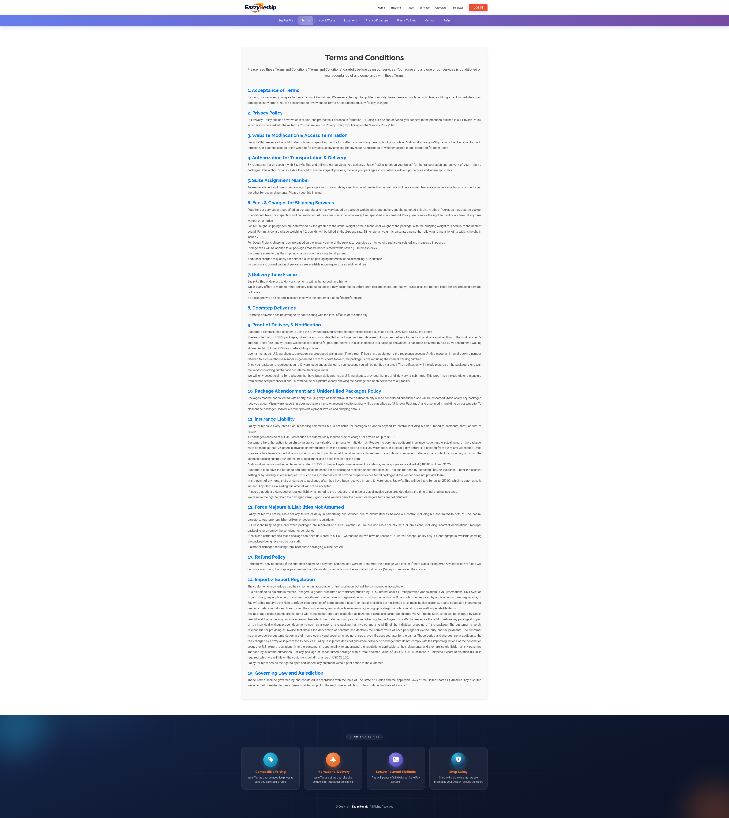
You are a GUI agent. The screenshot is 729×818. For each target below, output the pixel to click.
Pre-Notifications (377, 20)
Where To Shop (407, 20)
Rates (410, 7)
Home (381, 7)
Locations (350, 20)
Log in (478, 7)
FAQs (447, 20)
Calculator (441, 7)
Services (424, 7)
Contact (430, 20)
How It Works (327, 20)
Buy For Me (286, 20)
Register (458, 7)
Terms (306, 20)
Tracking (396, 7)
